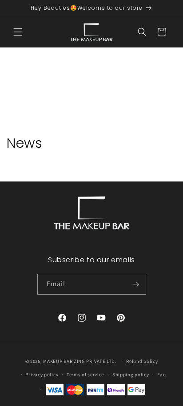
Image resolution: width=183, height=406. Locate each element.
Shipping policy (130, 374)
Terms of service (85, 374)
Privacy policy (41, 374)
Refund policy (142, 361)
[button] (18, 32)
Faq (161, 374)
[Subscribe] (136, 284)
